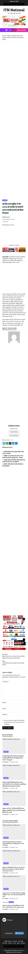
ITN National (14, 10)
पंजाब (14, 943)
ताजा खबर (5, 200)
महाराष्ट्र (23, 943)
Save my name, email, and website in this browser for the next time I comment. (14, 722)
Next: (13, 663)
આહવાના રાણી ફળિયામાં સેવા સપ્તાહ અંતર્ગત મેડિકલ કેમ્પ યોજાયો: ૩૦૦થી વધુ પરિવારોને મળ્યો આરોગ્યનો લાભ (14, 784)
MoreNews (9, 952)
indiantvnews (6, 217)
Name (4, 702)
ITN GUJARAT (5, 762)
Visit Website (14, 432)
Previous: (13, 656)
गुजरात (18, 943)
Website (4, 714)
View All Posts (14, 435)
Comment (5, 681)
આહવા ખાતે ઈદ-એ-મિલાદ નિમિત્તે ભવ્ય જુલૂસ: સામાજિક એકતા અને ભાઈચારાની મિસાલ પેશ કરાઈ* (13, 810)
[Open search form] (10, 30)
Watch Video (21, 30)
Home (4, 36)
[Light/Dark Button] (6, 30)
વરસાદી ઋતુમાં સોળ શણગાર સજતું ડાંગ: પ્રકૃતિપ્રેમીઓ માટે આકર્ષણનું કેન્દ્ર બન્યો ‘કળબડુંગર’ (13, 758)
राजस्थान (10, 943)
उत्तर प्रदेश (20, 941)
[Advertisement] (14, 58)
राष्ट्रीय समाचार (7, 941)
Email (4, 708)
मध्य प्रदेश (4, 943)
